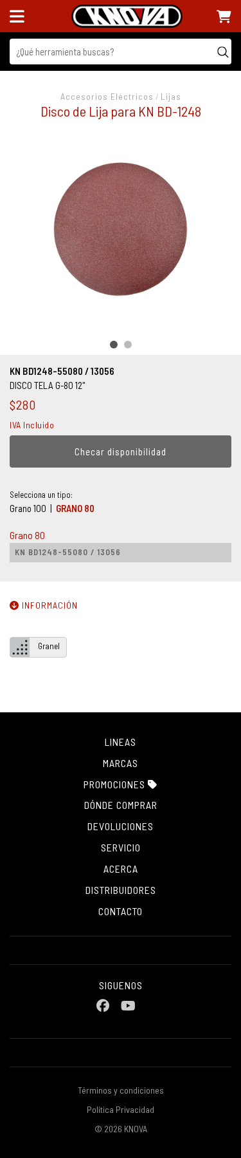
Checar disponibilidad (120, 451)
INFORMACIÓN (48, 605)
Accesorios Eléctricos (107, 96)
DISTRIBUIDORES (120, 890)
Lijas (171, 96)
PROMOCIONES (116, 784)
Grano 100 (28, 508)
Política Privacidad (120, 1109)
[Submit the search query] (223, 51)
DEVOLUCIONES (120, 826)
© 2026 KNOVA (120, 1128)
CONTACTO (120, 911)
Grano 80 (75, 508)
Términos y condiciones (121, 1090)
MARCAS (120, 763)
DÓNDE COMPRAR (120, 805)
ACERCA (120, 868)
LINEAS (120, 742)
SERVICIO (121, 847)
